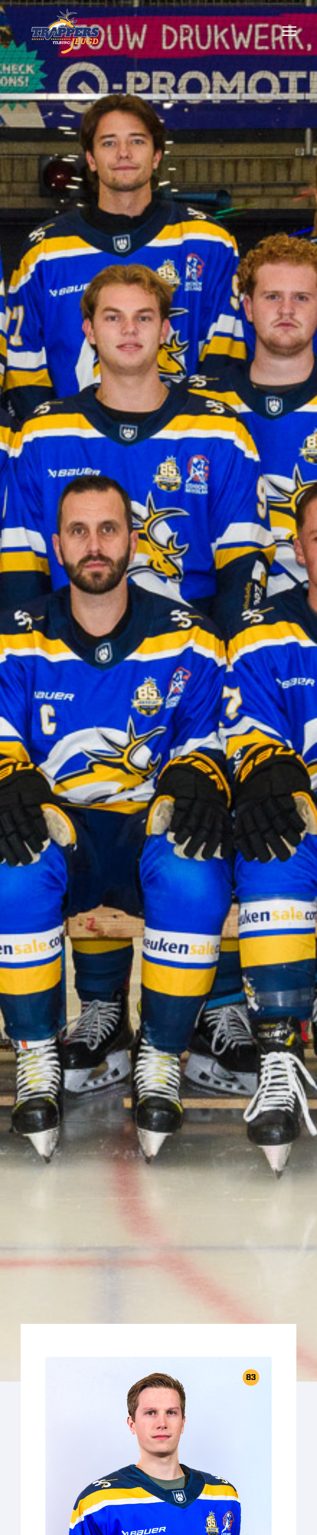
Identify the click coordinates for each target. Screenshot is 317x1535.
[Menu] (289, 31)
